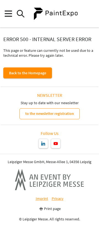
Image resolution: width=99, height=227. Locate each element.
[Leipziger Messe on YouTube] (56, 143)
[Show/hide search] (20, 14)
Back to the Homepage (27, 72)
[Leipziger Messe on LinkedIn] (43, 143)
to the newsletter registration (49, 113)
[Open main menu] (8, 14)
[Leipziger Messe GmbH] (49, 179)
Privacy (58, 198)
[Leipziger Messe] (91, 14)
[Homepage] (55, 13)
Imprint (42, 198)
